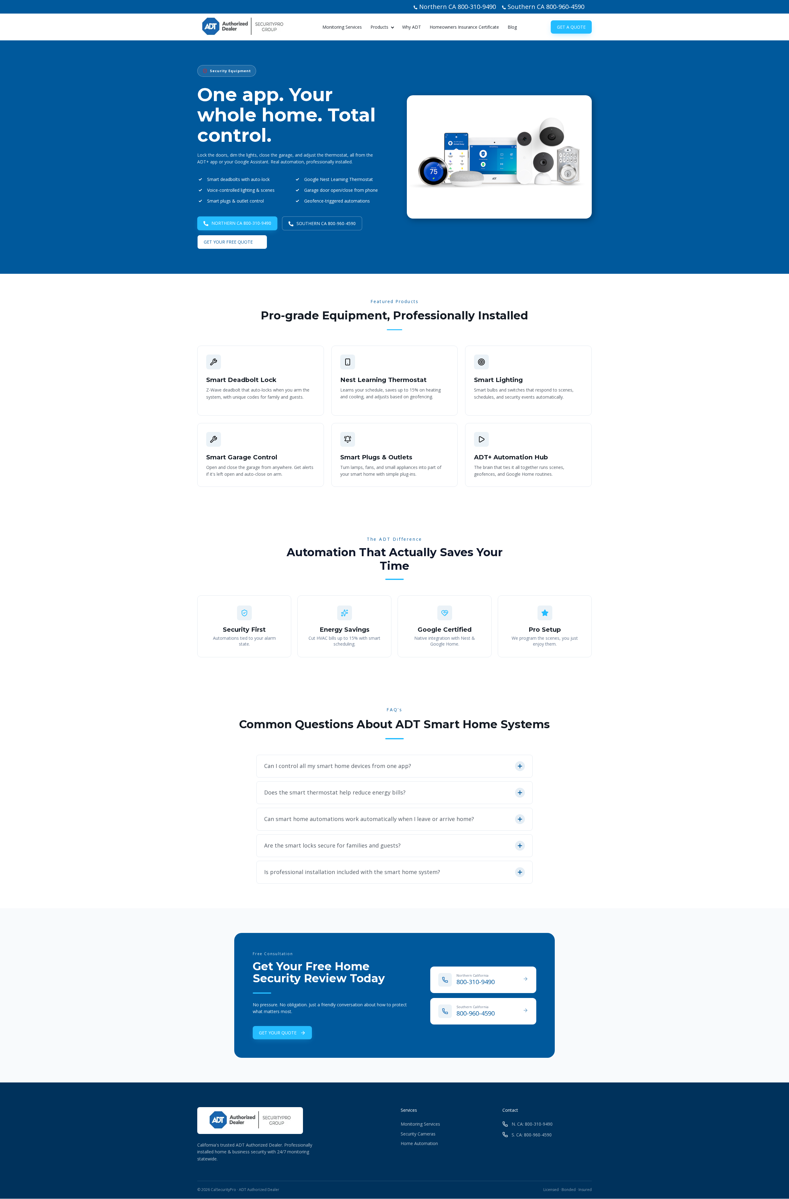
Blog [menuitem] (512, 27)
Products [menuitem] (379, 27)
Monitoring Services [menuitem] (342, 27)
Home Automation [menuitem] (419, 1143)
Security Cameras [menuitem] (418, 1134)
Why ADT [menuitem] (411, 27)
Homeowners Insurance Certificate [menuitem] (464, 27)
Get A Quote (571, 27)
